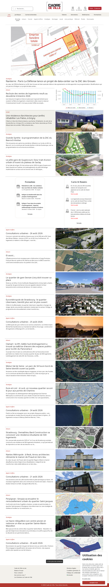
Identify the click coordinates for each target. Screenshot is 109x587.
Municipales (90, 19)
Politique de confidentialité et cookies (77, 572)
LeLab (61, 19)
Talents (64, 14)
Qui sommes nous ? (20, 575)
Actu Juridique (69, 19)
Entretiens (74, 14)
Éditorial (77, 19)
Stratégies (47, 19)
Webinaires (85, 14)
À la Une (17, 19)
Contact (85, 10)
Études (83, 19)
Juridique (18, 14)
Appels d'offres (38, 19)
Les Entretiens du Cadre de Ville (23, 577)
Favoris (73, 10)
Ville (9, 14)
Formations (97, 14)
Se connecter (79, 10)
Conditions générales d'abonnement (77, 570)
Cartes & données (30, 14)
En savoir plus (86, 579)
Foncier (30, 19)
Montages (55, 19)
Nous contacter (18, 572)
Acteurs (24, 19)
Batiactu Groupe (18, 570)
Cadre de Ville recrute (20, 568)
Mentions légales (71, 568)
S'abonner (94, 8)
